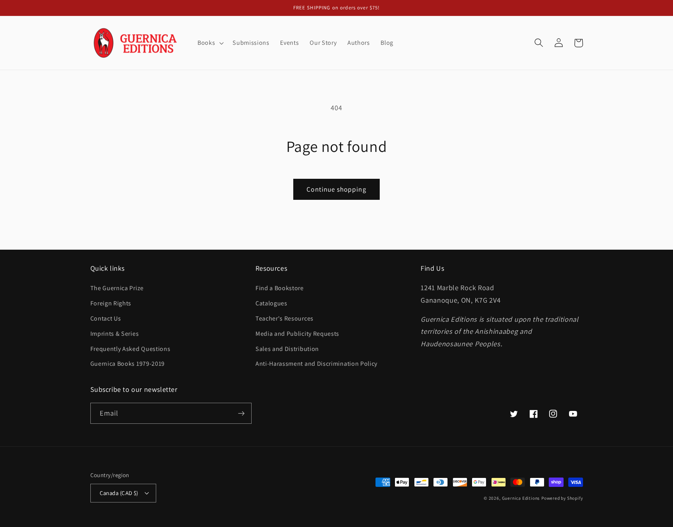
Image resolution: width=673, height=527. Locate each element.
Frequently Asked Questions (130, 349)
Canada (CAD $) (119, 493)
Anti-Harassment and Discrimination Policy (317, 364)
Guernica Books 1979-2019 (127, 364)
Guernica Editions (521, 498)
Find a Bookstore (279, 288)
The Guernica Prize (117, 288)
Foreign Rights (111, 303)
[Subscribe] (241, 413)
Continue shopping (336, 189)
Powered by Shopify (562, 498)
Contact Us (105, 318)
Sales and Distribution (287, 349)
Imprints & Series (114, 334)
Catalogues (271, 303)
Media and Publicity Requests (297, 334)
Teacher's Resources (284, 318)
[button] (209, 42)
